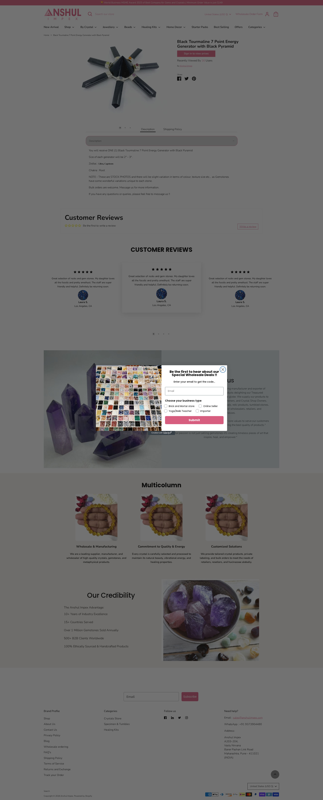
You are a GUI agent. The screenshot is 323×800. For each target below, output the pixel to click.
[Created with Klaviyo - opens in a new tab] (161, 433)
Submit (194, 420)
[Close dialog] (223, 369)
